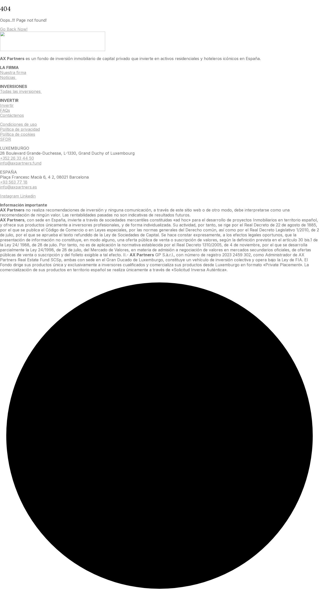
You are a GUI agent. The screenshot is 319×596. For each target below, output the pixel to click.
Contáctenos (12, 115)
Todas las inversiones (21, 91)
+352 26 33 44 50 (17, 158)
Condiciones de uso (18, 124)
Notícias (8, 77)
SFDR (5, 139)
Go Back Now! (13, 29)
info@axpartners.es (18, 187)
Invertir (7, 105)
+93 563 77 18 (13, 182)
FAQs (5, 110)
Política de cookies (17, 134)
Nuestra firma (13, 72)
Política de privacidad (20, 129)
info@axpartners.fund (20, 163)
